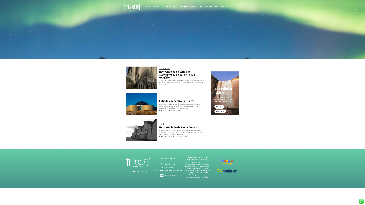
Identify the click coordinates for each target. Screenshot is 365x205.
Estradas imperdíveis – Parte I (177, 101)
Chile (161, 124)
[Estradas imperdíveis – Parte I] (141, 104)
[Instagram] (237, 6)
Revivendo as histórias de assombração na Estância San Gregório (177, 74)
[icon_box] (168, 163)
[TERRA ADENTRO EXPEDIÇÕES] (132, 6)
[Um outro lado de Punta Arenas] (141, 130)
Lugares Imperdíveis (166, 98)
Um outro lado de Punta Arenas (178, 127)
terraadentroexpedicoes (167, 87)
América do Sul (164, 68)
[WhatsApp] (234, 6)
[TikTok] (147, 171)
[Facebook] (142, 171)
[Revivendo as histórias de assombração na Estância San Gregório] (141, 78)
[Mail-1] (240, 6)
